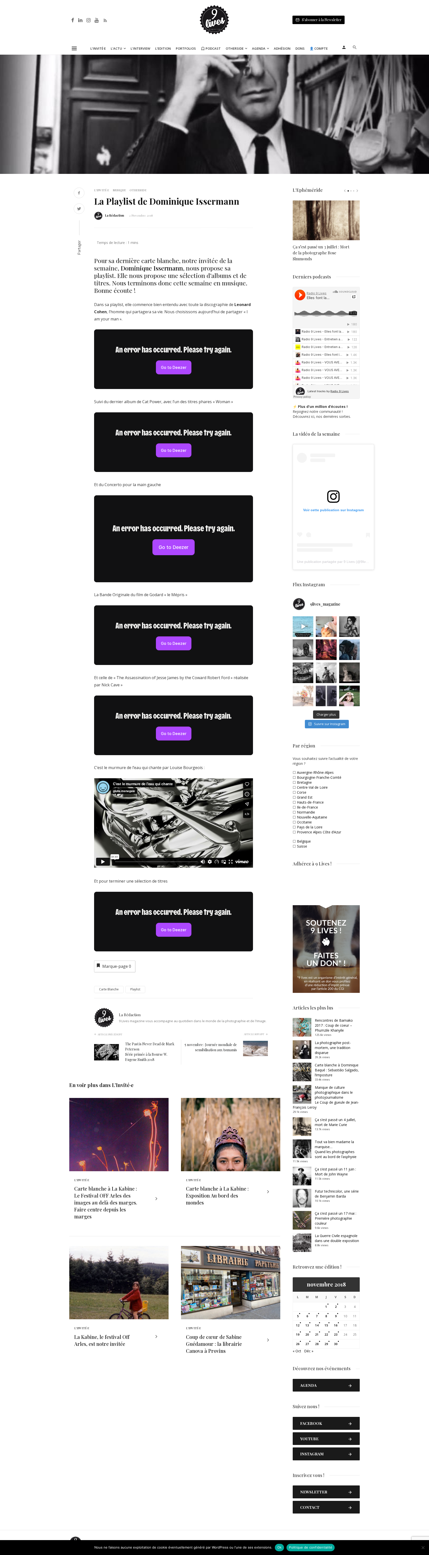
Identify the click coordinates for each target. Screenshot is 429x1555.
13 (307, 1325)
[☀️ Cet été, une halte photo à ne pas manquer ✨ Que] (349, 626)
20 (307, 1334)
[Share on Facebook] (79, 193)
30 (335, 1344)
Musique (119, 190)
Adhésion (282, 48)
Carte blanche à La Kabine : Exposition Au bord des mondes (217, 1195)
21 (317, 1334)
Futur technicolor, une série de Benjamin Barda (337, 1194)
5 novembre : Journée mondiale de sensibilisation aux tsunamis (211, 1047)
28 (317, 1344)
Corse (301, 792)
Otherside (235, 48)
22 (326, 1334)
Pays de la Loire (309, 827)
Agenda (258, 48)
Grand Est (305, 797)
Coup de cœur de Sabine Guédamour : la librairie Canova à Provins (214, 1343)
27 (307, 1344)
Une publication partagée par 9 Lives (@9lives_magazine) (342, 562)
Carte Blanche (109, 989)
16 (335, 1325)
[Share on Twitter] (79, 209)
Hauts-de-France (310, 802)
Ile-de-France (307, 807)
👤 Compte (319, 48)
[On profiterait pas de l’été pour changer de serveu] (303, 626)
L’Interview (140, 48)
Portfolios (186, 48)
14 (317, 1325)
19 (297, 1334)
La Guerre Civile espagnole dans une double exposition (337, 1238)
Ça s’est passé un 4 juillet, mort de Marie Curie (335, 1122)
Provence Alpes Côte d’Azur (319, 832)
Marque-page (116, 966)
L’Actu (116, 48)
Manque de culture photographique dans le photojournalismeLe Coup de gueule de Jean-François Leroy (326, 1097)
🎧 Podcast (211, 48)
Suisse (302, 846)
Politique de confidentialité (310, 1547)
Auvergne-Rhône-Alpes (315, 772)
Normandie (306, 812)
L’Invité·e (98, 48)
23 (335, 1334)
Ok (279, 1547)
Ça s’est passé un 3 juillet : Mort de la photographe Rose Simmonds (321, 252)
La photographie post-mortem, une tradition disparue (333, 1047)
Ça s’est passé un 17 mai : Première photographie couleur (335, 1218)
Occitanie (304, 822)
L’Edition (163, 48)
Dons (300, 48)
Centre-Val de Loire (312, 787)
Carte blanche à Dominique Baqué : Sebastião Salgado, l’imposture (337, 1070)
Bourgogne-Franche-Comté (319, 777)
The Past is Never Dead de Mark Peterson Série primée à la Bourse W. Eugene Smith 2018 (149, 1052)
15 (326, 1325)
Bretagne (304, 782)
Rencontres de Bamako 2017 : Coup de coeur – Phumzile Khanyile (334, 1025)
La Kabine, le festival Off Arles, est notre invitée (101, 1340)
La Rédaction (114, 215)
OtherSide (138, 190)
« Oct (297, 1351)
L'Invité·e (101, 190)
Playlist (135, 989)
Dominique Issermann (152, 268)
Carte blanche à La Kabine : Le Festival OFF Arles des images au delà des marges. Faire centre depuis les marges (105, 1202)
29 (326, 1344)
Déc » (308, 1351)
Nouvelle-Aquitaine (312, 817)
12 (297, 1325)
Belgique (304, 841)
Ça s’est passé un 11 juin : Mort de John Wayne (335, 1171)
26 (297, 1344)
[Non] (422, 1547)
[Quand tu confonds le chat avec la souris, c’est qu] (326, 626)
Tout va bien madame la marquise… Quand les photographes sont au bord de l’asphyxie (336, 1149)
